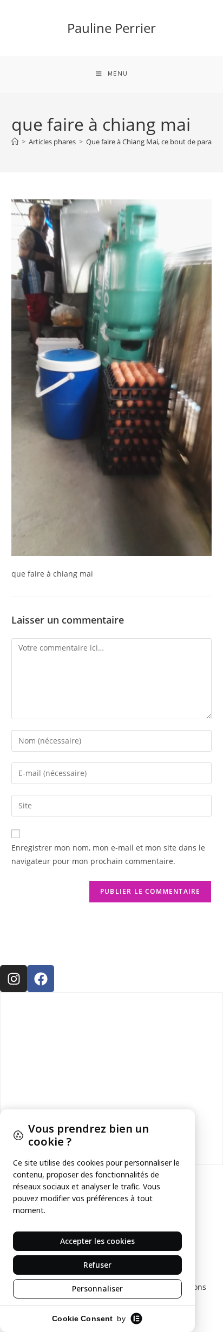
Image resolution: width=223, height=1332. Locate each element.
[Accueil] (14, 141)
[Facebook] (40, 978)
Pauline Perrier (111, 28)
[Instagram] (13, 978)
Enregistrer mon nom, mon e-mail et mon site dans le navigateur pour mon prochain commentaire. (108, 854)
